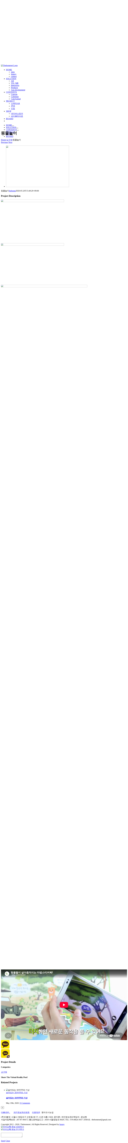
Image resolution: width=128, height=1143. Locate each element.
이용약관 (36, 1112)
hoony (62, 1124)
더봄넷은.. (5, 1112)
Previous (4, 142)
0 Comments (25, 1103)
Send (3, 1141)
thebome (12, 191)
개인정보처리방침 (22, 1112)
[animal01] (37, 186)
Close (8, 1141)
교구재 (4, 1072)
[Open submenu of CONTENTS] (18, 130)
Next (10, 142)
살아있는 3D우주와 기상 (17, 1093)
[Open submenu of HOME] (13, 125)
